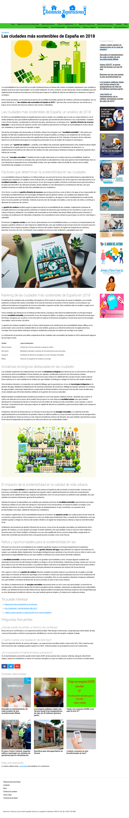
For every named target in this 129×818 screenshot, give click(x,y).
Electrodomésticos (73, 27)
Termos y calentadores (65, 24)
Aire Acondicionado (58, 27)
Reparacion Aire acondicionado (28, 24)
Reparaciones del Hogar (12, 782)
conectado (23, 766)
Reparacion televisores (87, 24)
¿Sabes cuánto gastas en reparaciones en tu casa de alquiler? (28, 613)
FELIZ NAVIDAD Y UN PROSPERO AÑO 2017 (21, 608)
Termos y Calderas (42, 27)
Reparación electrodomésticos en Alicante (21, 604)
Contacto (118, 24)
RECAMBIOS (5, 32)
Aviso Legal (7, 794)
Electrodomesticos (48, 24)
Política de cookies (10, 791)
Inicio (13, 24)
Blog (125, 24)
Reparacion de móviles (105, 24)
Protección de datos (10, 798)
